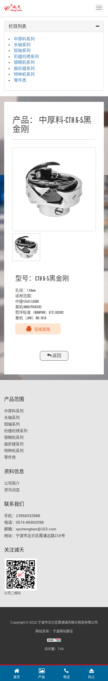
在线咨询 (42, 329)
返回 (56, 355)
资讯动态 (12, 490)
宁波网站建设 (63, 631)
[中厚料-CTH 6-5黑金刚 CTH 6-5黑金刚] (54, 189)
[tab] (54, 26)
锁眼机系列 (24, 62)
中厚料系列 (24, 38)
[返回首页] (13, 6)
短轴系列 (22, 50)
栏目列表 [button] (17, 26)
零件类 (20, 80)
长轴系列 (22, 44)
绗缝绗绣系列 (26, 56)
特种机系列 (24, 74)
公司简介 (12, 483)
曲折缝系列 (24, 68)
